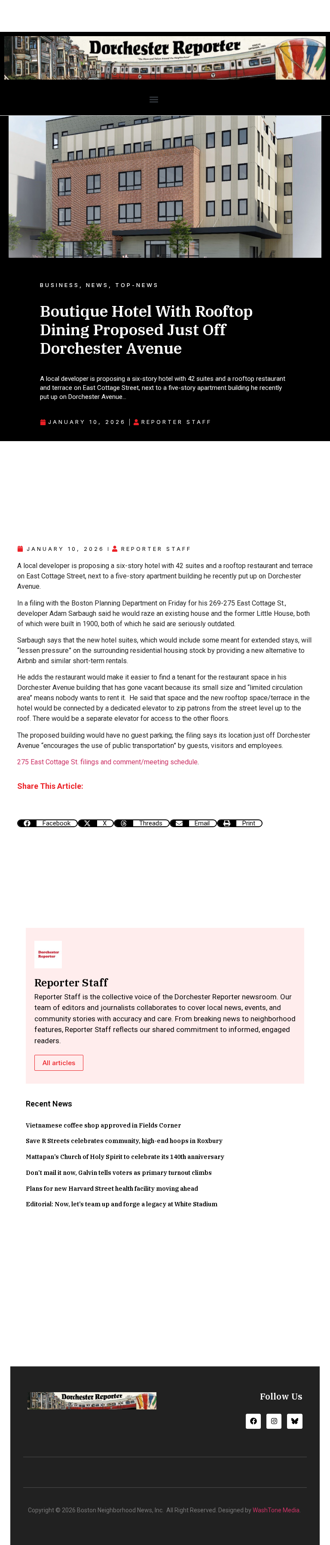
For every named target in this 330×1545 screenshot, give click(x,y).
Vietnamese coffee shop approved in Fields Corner (103, 1125)
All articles (59, 1063)
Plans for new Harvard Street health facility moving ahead (112, 1189)
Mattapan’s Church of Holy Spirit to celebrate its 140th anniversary (125, 1157)
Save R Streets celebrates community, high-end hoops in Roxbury (124, 1141)
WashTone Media (276, 1510)
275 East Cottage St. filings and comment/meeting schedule (107, 762)
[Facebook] (253, 1421)
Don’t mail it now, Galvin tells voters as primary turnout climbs (119, 1173)
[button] (154, 100)
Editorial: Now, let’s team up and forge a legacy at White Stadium (121, 1204)
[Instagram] (273, 1421)
